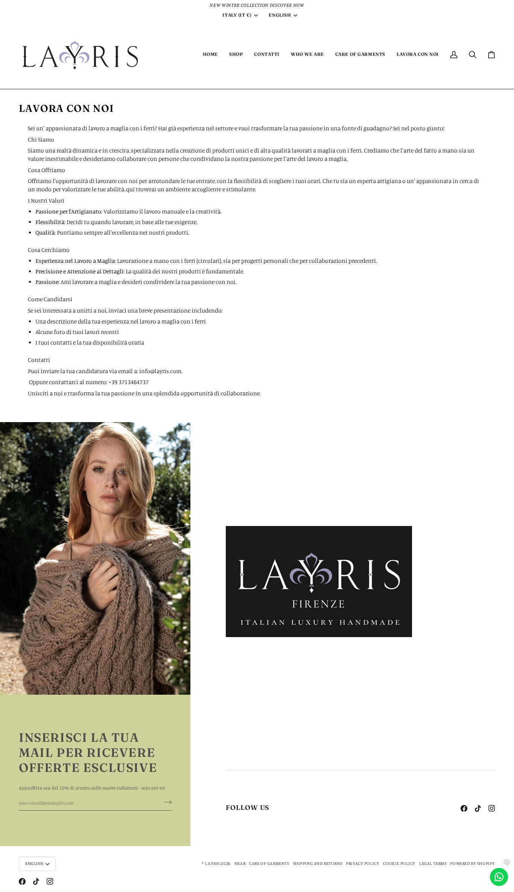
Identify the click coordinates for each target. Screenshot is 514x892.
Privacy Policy (362, 863)
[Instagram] (491, 808)
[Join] (165, 802)
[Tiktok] (478, 808)
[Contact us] (499, 877)
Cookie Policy (399, 863)
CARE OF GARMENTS (269, 863)
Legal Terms (432, 863)
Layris (212, 863)
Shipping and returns (317, 863)
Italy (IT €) (236, 15)
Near (239, 863)
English (280, 15)
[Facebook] (464, 808)
